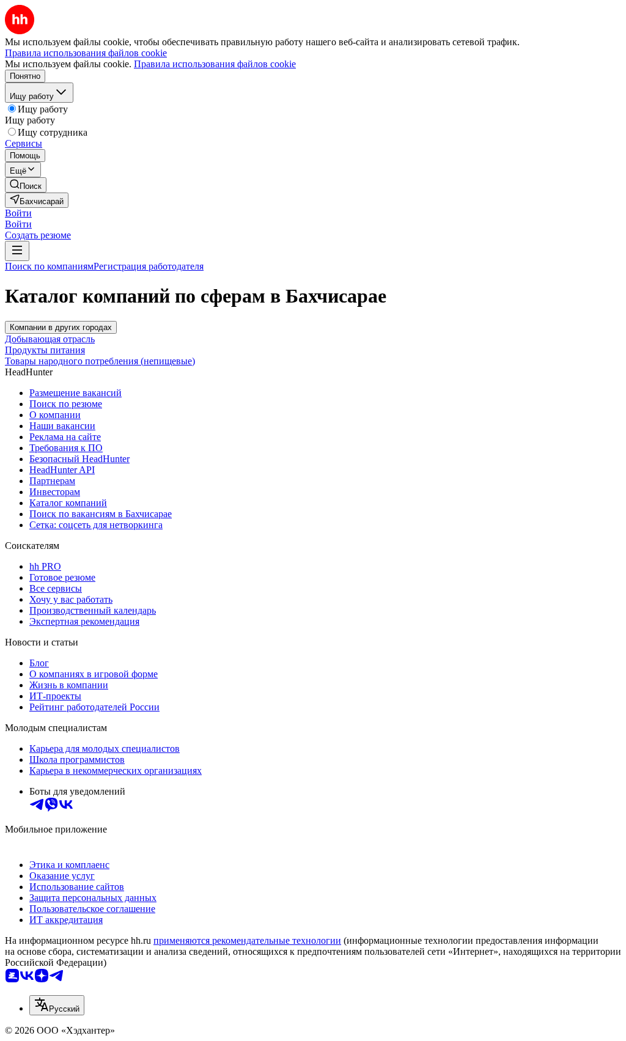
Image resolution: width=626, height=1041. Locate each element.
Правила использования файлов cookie (215, 64)
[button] (18, 213)
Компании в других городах (61, 327)
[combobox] (56, 1005)
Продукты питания (45, 350)
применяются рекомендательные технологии (247, 940)
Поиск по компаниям (49, 266)
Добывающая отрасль (50, 339)
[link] (25, 185)
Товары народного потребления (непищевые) (100, 361)
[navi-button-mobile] (17, 251)
